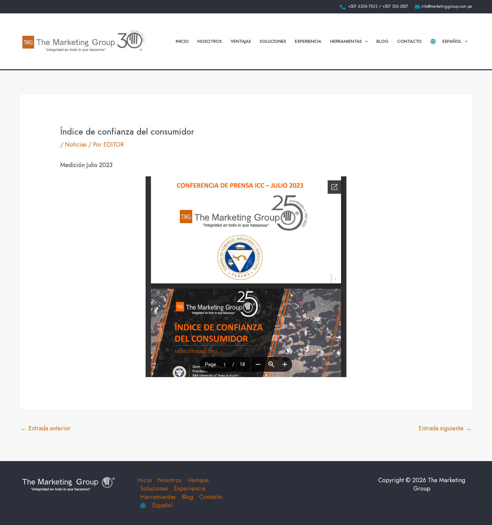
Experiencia (308, 41)
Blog (383, 41)
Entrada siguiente (445, 428)
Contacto (409, 41)
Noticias (76, 144)
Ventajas (241, 41)
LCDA (437, 497)
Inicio (182, 41)
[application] (365, 41)
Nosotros (209, 41)
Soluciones (273, 41)
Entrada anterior (46, 428)
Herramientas (346, 41)
